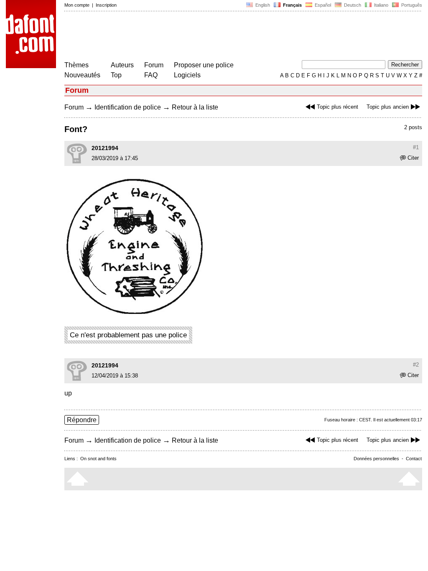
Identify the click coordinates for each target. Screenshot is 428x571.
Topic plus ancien (388, 107)
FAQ (151, 75)
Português (410, 5)
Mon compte (76, 5)
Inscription (106, 5)
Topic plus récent (337, 107)
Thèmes (76, 65)
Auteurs (122, 65)
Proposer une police (204, 65)
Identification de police (127, 107)
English (262, 5)
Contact (414, 458)
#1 (416, 147)
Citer (413, 158)
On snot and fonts (98, 458)
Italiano (381, 5)
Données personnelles (376, 458)
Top (116, 75)
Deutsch (351, 5)
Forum (153, 65)
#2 (416, 365)
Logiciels (187, 75)
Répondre (82, 419)
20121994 (105, 148)
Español (322, 5)
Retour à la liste (195, 107)
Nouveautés (82, 75)
